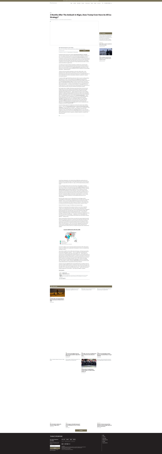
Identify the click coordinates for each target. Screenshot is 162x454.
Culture (74, 3)
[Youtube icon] (69, 444)
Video (71, 439)
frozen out (65, 211)
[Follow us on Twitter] (106, 3)
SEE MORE (81, 430)
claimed (67, 263)
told (82, 84)
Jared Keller (52, 19)
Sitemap (63, 441)
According (61, 98)
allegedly (85, 54)
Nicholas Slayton (102, 46)
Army (50, 297)
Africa (98, 352)
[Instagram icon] (65, 444)
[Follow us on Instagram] (108, 3)
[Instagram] (64, 278)
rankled (64, 99)
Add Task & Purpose (68, 19)
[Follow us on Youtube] (111, 3)
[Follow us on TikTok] (109, 3)
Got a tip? (98, 3)
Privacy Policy (71, 0)
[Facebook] (61, 278)
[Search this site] (102, 3)
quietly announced (76, 67)
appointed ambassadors (80, 95)
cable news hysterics (80, 56)
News (71, 3)
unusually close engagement (70, 101)
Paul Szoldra (99, 427)
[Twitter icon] (64, 444)
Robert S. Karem (81, 187)
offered (78, 79)
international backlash (78, 54)
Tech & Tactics (87, 3)
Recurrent (64, 448)
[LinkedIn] (63, 278)
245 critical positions (66, 81)
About (67, 439)
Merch (95, 3)
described (76, 109)
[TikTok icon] (67, 444)
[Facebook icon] (62, 444)
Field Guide (78, 3)
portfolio (81, 185)
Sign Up (84, 50)
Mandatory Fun (105, 439)
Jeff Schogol (83, 372)
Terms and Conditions (67, 441)
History (83, 3)
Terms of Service (70, 52)
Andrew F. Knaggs (62, 189)
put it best (76, 259)
